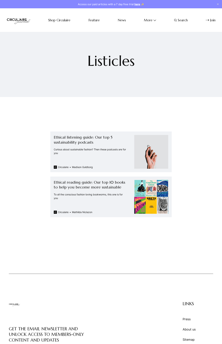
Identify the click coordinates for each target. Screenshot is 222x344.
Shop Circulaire (59, 20)
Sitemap (189, 339)
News (122, 20)
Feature (94, 20)
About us (189, 329)
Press (187, 319)
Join (212, 20)
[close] (218, 4)
